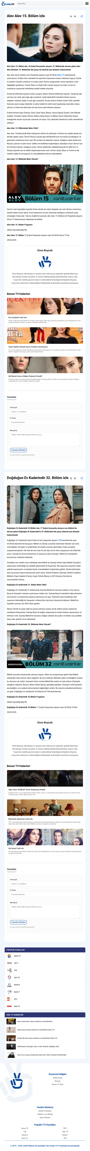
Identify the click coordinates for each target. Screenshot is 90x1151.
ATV (65, 1138)
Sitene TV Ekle (57, 1084)
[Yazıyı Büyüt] (75, 16)
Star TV (65, 1132)
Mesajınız (13, 430)
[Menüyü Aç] (87, 3)
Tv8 (24, 1132)
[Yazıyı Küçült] (71, 16)
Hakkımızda (57, 1078)
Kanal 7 (65, 1135)
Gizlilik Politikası (45, 1111)
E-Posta (13, 418)
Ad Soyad (13, 407)
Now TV (25, 1138)
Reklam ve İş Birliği (45, 1114)
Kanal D (25, 1135)
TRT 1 (65, 1128)
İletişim (58, 1081)
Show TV (24, 1128)
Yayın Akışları (45, 1117)
